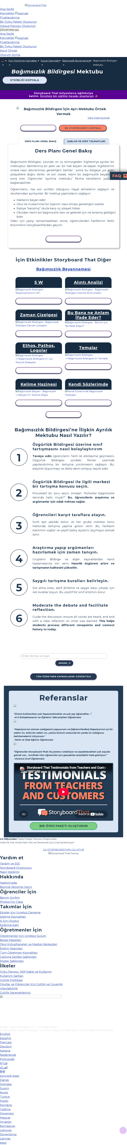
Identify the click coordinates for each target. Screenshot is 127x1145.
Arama (63, 663)
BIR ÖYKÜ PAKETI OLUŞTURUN (63, 826)
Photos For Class (11, 902)
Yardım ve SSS (10, 863)
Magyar (5, 1117)
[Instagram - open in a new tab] (2, 1013)
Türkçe (5, 1097)
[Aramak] (21, 13)
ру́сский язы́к (9, 1076)
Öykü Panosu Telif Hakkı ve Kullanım (26, 971)
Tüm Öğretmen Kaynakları (22, 60)
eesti (3, 1143)
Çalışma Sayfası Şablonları (18, 957)
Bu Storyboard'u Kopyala (83, 128)
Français (6, 1042)
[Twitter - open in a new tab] (2, 1018)
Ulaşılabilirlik (9, 988)
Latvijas (5, 1138)
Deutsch (6, 1046)
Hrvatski (5, 1122)
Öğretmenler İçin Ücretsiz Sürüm (23, 936)
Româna (6, 1105)
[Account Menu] (9, 30)
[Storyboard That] (35, 5)
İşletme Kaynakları (13, 916)
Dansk (4, 1080)
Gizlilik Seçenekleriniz (15, 992)
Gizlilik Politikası (11, 980)
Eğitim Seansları (11, 948)
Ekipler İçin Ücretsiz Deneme (20, 912)
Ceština (5, 1109)
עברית (3, 1063)
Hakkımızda (8, 883)
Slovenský (7, 1113)
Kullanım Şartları (11, 976)
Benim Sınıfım (10, 897)
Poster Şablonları (12, 961)
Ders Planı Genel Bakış (40, 141)
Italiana (5, 1051)
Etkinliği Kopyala (24, 80)
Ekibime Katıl (9, 925)
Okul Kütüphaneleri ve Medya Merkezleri (28, 944)
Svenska (6, 1084)
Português (7, 1059)
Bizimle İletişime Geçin (16, 887)
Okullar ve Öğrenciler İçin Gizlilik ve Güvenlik (31, 984)
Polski (4, 1101)
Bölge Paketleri (10, 940)
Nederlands (8, 1055)
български (7, 1126)
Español (5, 1038)
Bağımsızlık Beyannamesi (76, 60)
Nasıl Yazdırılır (10, 872)
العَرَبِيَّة (4, 1067)
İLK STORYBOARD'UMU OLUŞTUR (63, 849)
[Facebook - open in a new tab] (2, 1008)
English (5, 1034)
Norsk (4, 1092)
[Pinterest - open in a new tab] (2, 1023)
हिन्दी (2, 1071)
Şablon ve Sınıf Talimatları (86, 141)
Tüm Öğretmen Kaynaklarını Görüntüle (63, 676)
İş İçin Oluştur (9, 921)
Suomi (4, 1088)
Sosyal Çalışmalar (50, 60)
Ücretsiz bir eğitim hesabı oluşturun (67, 96)
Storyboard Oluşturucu (16, 868)
